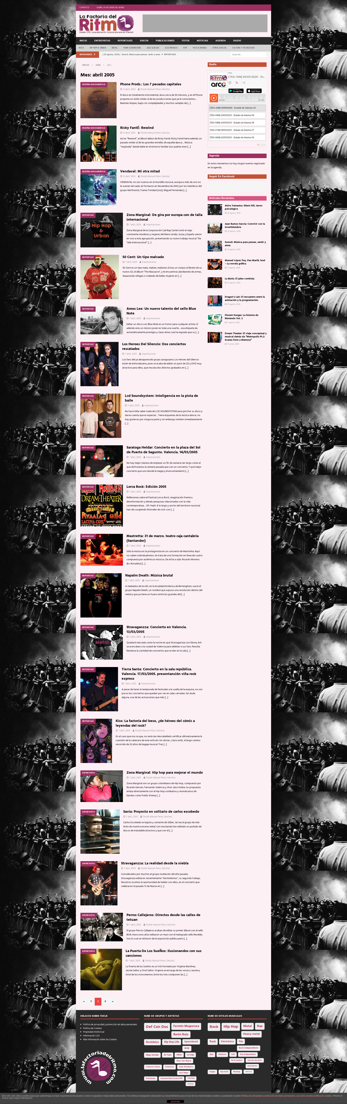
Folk (233, 1054)
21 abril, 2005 (129, 89)
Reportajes (125, 41)
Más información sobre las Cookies (100, 1039)
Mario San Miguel (184, 1060)
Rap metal (224, 1071)
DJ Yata (167, 1055)
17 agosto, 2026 (233, 267)
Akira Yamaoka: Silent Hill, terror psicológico (243, 207)
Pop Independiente (248, 1054)
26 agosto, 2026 (234, 213)
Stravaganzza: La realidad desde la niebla (155, 863)
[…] (189, 103)
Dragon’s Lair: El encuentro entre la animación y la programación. (245, 298)
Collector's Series (153, 1066)
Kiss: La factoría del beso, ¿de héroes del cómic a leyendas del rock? (155, 723)
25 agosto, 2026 (234, 231)
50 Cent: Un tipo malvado (143, 257)
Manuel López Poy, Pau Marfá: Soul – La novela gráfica (245, 262)
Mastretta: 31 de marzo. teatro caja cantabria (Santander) (163, 538)
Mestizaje (236, 1072)
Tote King (191, 1078)
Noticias (202, 41)
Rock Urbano (252, 1066)
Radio (237, 41)
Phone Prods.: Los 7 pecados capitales (150, 84)
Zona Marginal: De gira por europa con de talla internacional (164, 217)
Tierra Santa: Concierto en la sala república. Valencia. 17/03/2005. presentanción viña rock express (159, 674)
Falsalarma (169, 1066)
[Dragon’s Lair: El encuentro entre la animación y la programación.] (215, 300)
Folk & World (200, 48)
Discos (144, 41)
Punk (213, 1041)
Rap (260, 1026)
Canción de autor (255, 1060)
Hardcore (222, 1054)
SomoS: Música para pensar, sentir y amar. (245, 244)
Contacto (84, 7)
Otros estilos (219, 48)
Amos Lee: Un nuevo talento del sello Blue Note (161, 311)
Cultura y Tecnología (243, 48)
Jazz (211, 1054)
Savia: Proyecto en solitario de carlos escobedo (161, 812)
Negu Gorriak (152, 1055)
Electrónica (171, 48)
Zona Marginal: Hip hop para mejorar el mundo (165, 773)
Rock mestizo (236, 1060)
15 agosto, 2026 (233, 282)
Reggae (212, 1071)
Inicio (83, 41)
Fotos (185, 41)
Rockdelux (152, 1042)
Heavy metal (251, 1034)
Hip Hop (231, 1027)
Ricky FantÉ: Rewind (137, 128)
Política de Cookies (92, 1028)
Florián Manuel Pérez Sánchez (155, 89)
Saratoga (190, 1084)
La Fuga (190, 1054)
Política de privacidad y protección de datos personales (110, 1024)
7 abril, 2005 (135, 225)
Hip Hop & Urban (98, 48)
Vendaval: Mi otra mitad (140, 171)
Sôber (179, 1054)
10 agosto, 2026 (233, 304)
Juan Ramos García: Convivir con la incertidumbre (245, 225)
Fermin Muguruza (186, 1026)
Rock (81, 48)
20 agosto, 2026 (234, 249)
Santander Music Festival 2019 (171, 1078)
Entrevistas (102, 41)
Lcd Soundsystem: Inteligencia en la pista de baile (161, 398)
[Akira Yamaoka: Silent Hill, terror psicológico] (215, 209)
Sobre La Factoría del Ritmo (110, 7)
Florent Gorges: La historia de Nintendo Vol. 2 (241, 317)
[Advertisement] (208, 22)
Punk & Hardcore (132, 48)
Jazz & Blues (153, 48)
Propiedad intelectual (93, 1032)
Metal (115, 48)
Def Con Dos (157, 1027)
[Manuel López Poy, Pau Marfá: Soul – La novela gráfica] (215, 264)
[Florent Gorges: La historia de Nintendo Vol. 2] (215, 319)
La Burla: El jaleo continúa (239, 279)
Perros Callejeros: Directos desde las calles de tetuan (163, 917)
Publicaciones (165, 41)
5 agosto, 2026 (233, 322)
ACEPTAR (175, 1102)
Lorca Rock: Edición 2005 (146, 487)
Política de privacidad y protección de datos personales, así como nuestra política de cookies (286, 1096)
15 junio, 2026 (233, 344)
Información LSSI (91, 1036)
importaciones (153, 225)
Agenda (220, 41)
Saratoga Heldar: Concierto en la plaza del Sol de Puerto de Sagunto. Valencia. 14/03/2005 (163, 450)
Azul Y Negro (183, 1072)
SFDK (186, 1048)
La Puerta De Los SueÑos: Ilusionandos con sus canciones (164, 953)
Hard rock (248, 1072)
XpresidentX (191, 1042)
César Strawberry (186, 1067)
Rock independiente (248, 1048)
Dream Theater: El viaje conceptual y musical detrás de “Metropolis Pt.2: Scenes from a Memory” (246, 336)
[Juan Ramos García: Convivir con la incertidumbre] (215, 227)
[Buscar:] (248, 55)
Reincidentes (150, 1078)
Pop (185, 48)
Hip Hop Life (171, 1042)
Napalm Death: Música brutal (149, 575)
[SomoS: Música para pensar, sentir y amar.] (215, 246)
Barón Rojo (181, 1034)
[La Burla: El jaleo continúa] (215, 282)
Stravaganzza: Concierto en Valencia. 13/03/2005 (157, 629)
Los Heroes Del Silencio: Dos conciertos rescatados (154, 346)
